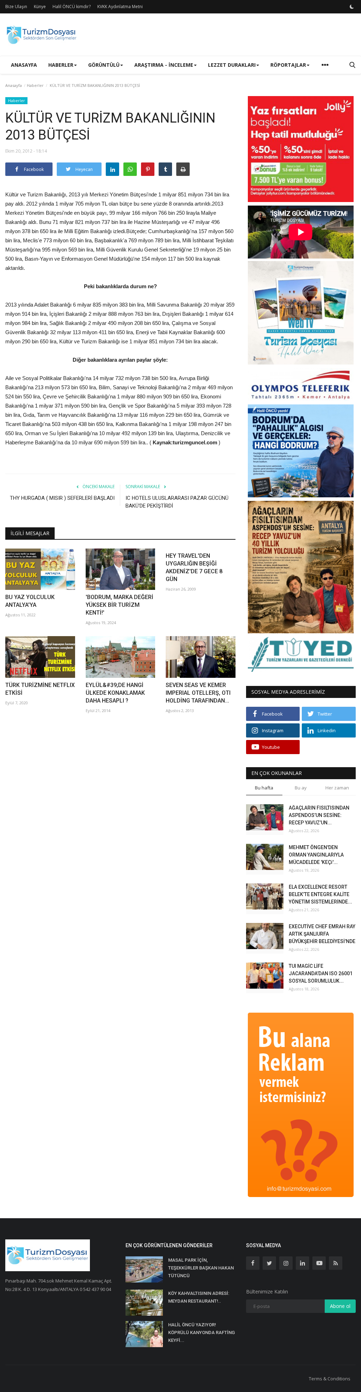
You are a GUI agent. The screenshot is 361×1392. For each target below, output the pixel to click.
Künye (40, 7)
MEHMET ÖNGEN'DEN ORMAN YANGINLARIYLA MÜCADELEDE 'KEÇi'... (316, 855)
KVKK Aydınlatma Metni (120, 7)
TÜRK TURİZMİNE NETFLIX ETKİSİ (40, 689)
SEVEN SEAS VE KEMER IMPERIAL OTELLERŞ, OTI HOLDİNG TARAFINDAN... (198, 693)
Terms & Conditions (329, 1378)
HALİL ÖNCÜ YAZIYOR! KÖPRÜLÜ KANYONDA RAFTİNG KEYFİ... (201, 1332)
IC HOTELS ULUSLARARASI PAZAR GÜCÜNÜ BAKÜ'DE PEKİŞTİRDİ (177, 502)
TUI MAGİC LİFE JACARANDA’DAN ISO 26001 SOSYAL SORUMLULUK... (321, 973)
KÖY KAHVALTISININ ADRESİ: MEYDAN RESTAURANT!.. (198, 1297)
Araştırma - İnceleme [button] (163, 64)
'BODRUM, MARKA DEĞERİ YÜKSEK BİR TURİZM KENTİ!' (119, 605)
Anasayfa (24, 64)
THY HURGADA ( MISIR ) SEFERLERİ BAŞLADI (62, 498)
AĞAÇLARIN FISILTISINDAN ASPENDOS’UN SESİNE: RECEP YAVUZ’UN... (319, 815)
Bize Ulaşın (16, 7)
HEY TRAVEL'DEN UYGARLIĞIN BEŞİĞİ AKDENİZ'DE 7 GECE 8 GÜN (194, 567)
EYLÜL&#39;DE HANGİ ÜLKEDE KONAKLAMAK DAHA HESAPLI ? (115, 693)
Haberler (35, 85)
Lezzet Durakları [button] (232, 64)
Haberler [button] (60, 64)
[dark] (352, 6)
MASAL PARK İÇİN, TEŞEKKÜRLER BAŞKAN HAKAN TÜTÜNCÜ (201, 1267)
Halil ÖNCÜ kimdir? (72, 7)
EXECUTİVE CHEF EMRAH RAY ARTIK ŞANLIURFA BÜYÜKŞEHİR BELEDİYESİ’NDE (322, 934)
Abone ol (340, 1306)
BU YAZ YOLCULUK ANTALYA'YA (30, 601)
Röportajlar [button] (288, 64)
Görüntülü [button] (104, 64)
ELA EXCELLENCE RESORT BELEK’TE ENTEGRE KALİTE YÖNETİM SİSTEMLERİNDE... (320, 894)
